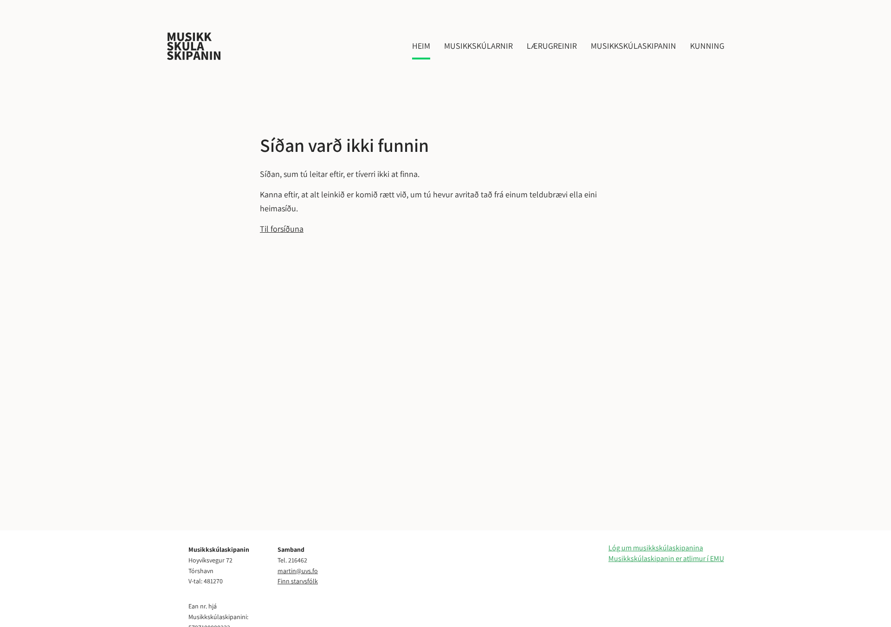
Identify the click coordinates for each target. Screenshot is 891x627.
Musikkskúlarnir (478, 45)
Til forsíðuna (281, 228)
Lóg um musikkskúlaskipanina (655, 548)
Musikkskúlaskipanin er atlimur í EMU (666, 558)
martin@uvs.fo (298, 571)
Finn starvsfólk (298, 581)
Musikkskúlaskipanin (633, 45)
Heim (421, 45)
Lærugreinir (552, 45)
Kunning (707, 45)
